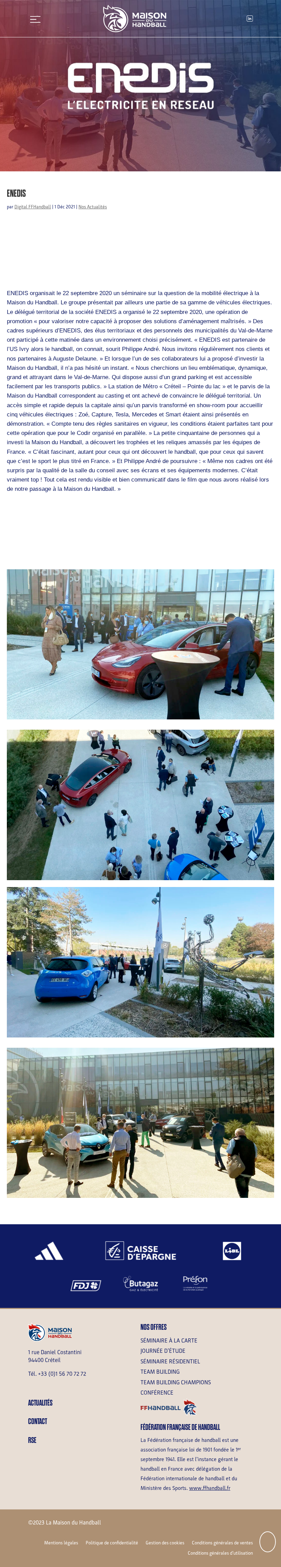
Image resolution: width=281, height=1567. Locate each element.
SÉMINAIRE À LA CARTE (168, 1340)
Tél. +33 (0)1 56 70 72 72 (57, 1373)
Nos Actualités (92, 207)
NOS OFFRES (153, 1327)
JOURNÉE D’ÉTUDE (162, 1351)
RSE (32, 1440)
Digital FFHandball (32, 207)
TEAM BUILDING (160, 1371)
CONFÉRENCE (156, 1392)
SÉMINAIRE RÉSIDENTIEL (170, 1361)
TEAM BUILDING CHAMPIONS (175, 1382)
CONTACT (37, 1421)
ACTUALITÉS (40, 1403)
